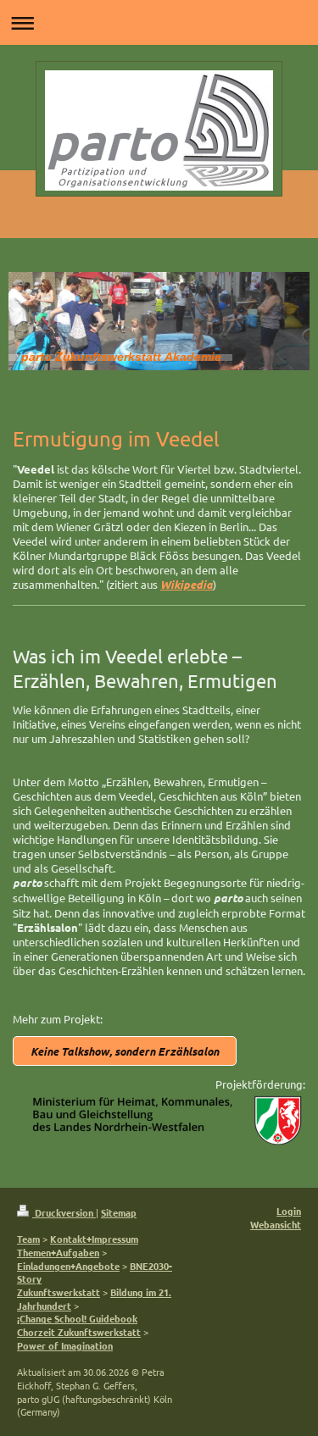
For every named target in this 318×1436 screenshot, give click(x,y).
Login (288, 1210)
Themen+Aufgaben (58, 1252)
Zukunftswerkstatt (58, 1292)
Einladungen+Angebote (68, 1265)
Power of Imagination (65, 1345)
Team (28, 1238)
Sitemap (119, 1212)
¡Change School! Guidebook (77, 1318)
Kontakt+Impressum (94, 1238)
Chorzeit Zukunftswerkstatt (79, 1332)
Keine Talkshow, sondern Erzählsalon (125, 1051)
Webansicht (275, 1224)
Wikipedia (186, 584)
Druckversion (64, 1212)
